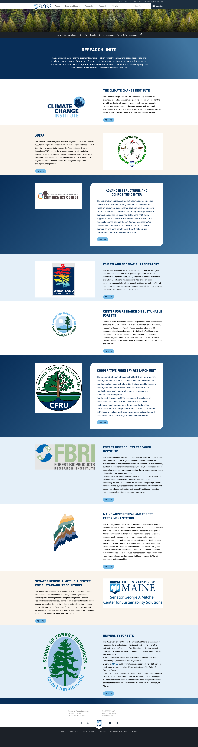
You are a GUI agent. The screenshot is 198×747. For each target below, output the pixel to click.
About (57, 6)
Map (144, 1)
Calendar (135, 1)
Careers (153, 1)
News (148, 1)
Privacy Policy (102, 731)
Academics (89, 6)
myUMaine (160, 1)
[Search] (149, 6)
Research (102, 6)
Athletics (115, 6)
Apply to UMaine (123, 1)
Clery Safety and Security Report (118, 731)
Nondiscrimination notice (88, 731)
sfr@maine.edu (108, 716)
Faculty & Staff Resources (127, 35)
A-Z (131, 1)
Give (140, 1)
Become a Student (72, 6)
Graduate (83, 35)
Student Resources (106, 35)
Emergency (133, 731)
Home (58, 35)
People (93, 35)
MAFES (115, 664)
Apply (62, 731)
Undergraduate (70, 35)
